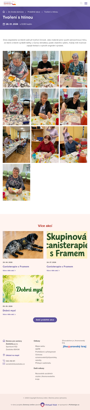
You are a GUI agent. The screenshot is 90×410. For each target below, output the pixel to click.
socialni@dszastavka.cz (15, 364)
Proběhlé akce (34, 12)
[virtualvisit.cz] (48, 405)
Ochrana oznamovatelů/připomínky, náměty (46, 357)
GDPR (37, 349)
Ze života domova (15, 12)
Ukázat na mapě (12, 355)
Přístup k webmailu (43, 363)
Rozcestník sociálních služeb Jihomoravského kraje (45, 376)
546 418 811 (10, 361)
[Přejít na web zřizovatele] (74, 347)
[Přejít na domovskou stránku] (10, 3)
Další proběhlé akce (45, 320)
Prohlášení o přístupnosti (45, 352)
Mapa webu (40, 346)
